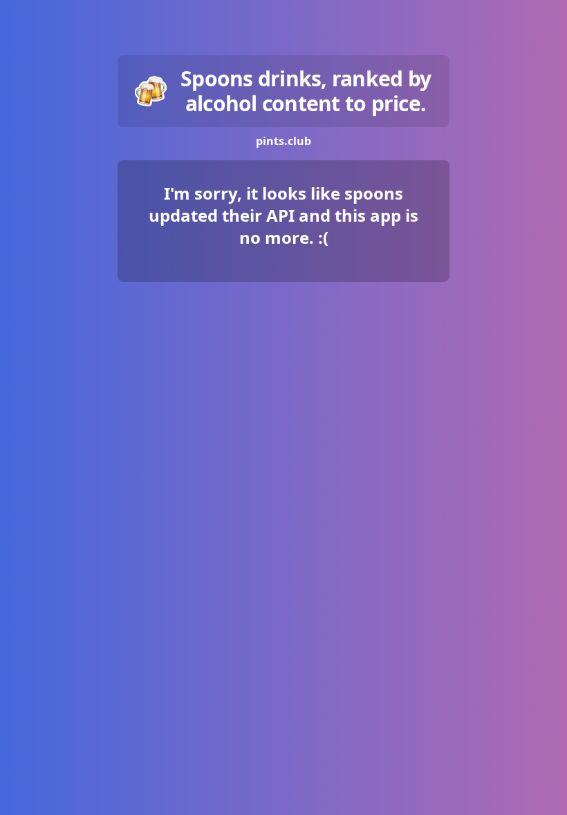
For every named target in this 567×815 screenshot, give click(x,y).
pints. (283, 140)
